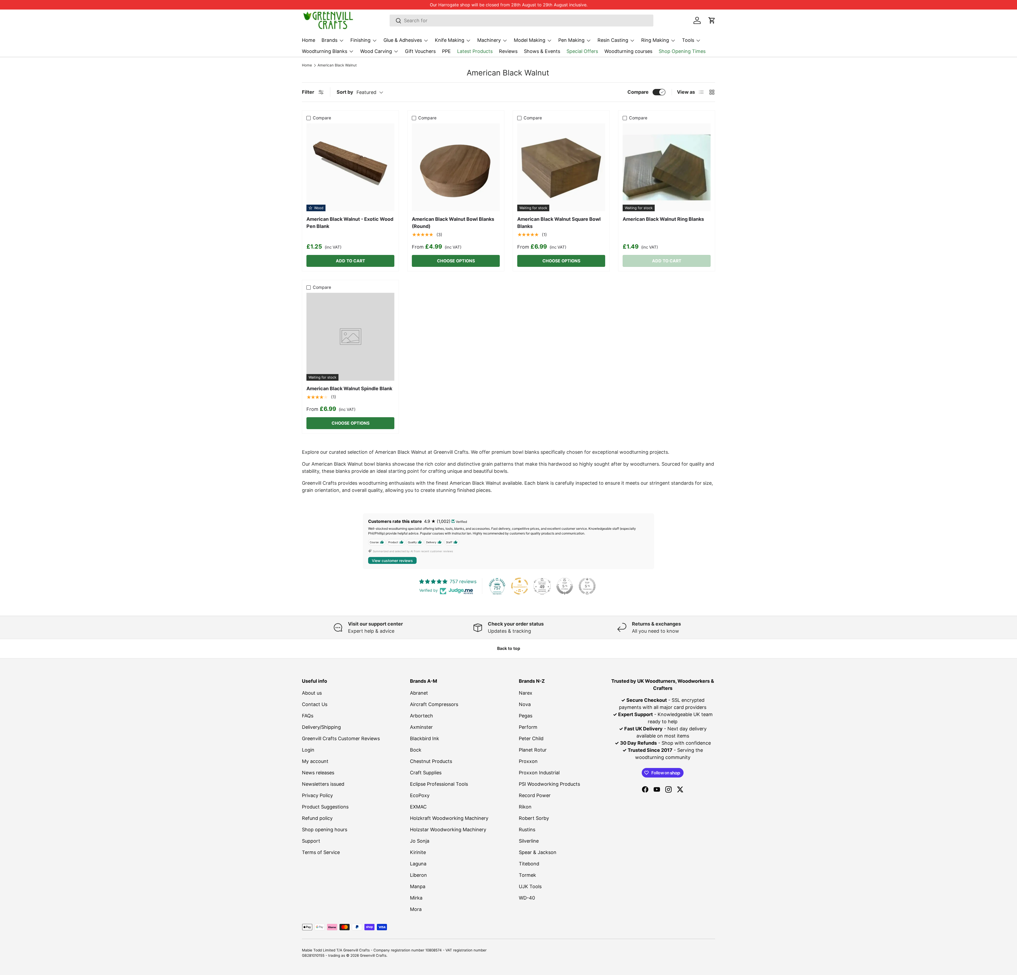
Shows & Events (542, 51)
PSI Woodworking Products (549, 784)
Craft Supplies (425, 772)
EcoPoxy (420, 795)
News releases (318, 772)
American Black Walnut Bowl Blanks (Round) (453, 222)
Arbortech (421, 715)
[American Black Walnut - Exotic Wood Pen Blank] (350, 167)
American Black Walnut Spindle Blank (349, 388)
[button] (712, 20)
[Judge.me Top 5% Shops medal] (564, 586)
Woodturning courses (628, 51)
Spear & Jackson (537, 852)
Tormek (527, 875)
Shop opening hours (324, 829)
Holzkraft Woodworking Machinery (449, 818)
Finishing (360, 40)
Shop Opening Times (682, 51)
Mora (416, 909)
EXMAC (418, 807)
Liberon (418, 875)
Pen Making (571, 40)
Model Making (529, 40)
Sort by (345, 92)
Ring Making (655, 40)
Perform (528, 727)
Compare (638, 92)
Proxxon (528, 761)
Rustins (527, 829)
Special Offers (582, 51)
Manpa (417, 886)
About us (312, 693)
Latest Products (475, 51)
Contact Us (314, 704)
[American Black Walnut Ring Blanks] (667, 167)
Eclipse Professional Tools (439, 784)
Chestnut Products (431, 761)
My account (315, 761)
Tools (688, 40)
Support (311, 841)
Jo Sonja (419, 841)
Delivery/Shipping (321, 727)
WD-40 (527, 898)
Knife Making (449, 40)
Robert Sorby (534, 818)
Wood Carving (376, 51)
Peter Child (531, 738)
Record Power (535, 795)
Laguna (418, 863)
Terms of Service (321, 852)
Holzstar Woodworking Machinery (448, 829)
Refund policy (317, 818)
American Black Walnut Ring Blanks (663, 219)
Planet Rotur (533, 750)
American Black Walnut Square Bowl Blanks (559, 222)
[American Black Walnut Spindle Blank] (350, 337)
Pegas (525, 715)
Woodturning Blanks (324, 51)
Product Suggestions (325, 807)
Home (308, 40)
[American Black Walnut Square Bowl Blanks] (561, 167)
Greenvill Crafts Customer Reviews (341, 738)
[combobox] (522, 20)
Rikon (525, 807)
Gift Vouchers (420, 51)
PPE (446, 51)
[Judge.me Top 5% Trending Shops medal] (587, 586)
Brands (329, 40)
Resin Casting (612, 40)
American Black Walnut (337, 65)
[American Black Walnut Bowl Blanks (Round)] (456, 167)
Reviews (508, 51)
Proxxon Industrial (539, 772)
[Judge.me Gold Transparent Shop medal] (519, 586)
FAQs (307, 715)
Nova (525, 704)
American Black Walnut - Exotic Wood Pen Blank (349, 222)
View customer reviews (392, 560)
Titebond (529, 863)
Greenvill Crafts (373, 955)
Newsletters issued (323, 784)
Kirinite (418, 852)
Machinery (489, 40)
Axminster (421, 727)
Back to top (508, 648)
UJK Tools (530, 886)
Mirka (416, 898)
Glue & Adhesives (402, 40)
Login (308, 750)
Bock (415, 750)
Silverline (529, 841)
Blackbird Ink (424, 738)
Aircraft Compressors (434, 704)
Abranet (419, 693)
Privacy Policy (317, 795)
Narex (525, 693)
